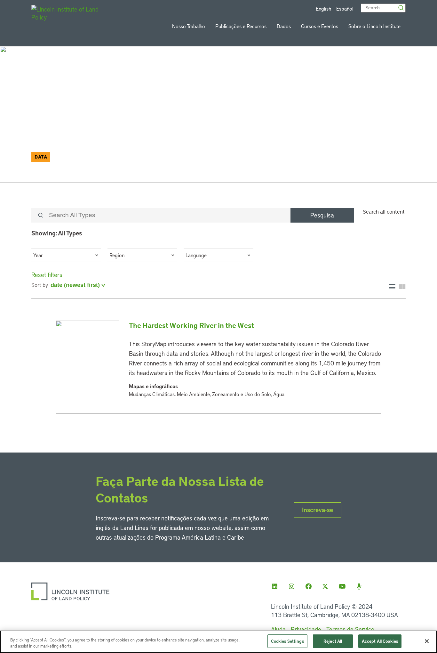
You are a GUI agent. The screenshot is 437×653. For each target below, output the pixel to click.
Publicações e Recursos (240, 26)
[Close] (427, 641)
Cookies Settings (287, 641)
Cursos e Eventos (319, 26)
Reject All (332, 641)
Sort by (39, 284)
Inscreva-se (317, 510)
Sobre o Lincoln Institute (374, 26)
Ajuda (278, 629)
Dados (284, 26)
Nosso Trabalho (188, 26)
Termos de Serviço (350, 629)
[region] (218, 641)
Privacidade (306, 629)
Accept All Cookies (380, 641)
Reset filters (46, 275)
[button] (66, 255)
